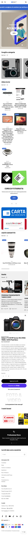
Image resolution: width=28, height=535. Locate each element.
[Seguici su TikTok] (13, 516)
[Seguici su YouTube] (10, 516)
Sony (12, 261)
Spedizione (3, 470)
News (2, 465)
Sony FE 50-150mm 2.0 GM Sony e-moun (12, 263)
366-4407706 (9, 508)
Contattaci (3, 462)
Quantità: (3, 373)
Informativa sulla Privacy (6, 475)
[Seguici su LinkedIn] (17, 516)
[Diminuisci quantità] (3, 376)
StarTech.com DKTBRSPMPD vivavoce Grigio (7, 164)
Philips (20, 127)
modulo (6, 510)
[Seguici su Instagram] (6, 516)
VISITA (14, 33)
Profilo (2, 477)
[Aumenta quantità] (8, 376)
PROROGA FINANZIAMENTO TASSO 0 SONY (10, 296)
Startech (7, 161)
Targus (7, 102)
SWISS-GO (20, 102)
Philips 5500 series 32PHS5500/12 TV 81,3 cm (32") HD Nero (20, 130)
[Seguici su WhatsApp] (21, 516)
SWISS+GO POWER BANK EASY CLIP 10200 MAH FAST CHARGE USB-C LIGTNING (20, 105)
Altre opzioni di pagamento (14, 389)
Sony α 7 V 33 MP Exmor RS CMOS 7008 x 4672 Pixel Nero (13, 339)
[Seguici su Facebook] (2, 516)
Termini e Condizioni (6, 467)
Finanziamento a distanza (5, 480)
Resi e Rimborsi (5, 472)
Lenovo (7, 127)
